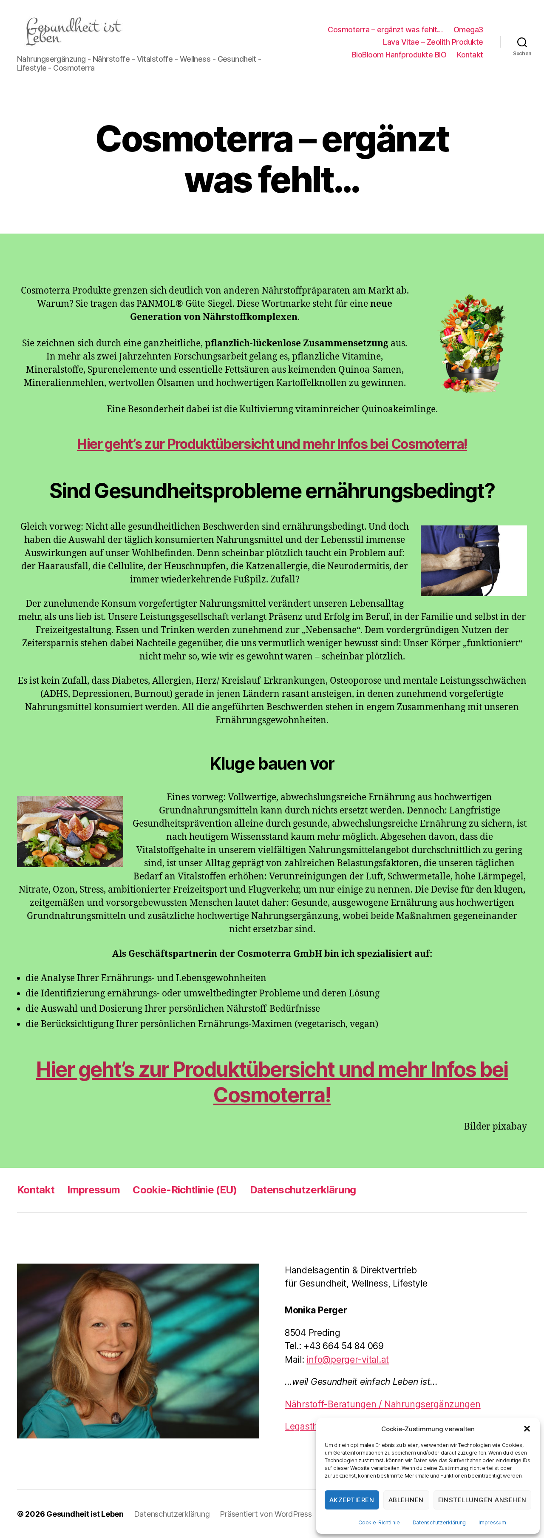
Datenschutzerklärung (439, 1522)
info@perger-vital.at (347, 1359)
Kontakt (470, 54)
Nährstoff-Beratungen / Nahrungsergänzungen (383, 1404)
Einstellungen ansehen (482, 1500)
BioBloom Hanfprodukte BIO (399, 54)
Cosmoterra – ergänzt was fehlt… (385, 29)
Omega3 (468, 29)
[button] (527, 1428)
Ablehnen (406, 1500)
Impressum (492, 1522)
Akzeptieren (351, 1500)
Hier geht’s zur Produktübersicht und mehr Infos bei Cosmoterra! (272, 444)
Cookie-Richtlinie (379, 1522)
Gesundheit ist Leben (85, 1513)
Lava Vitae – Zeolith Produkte (433, 41)
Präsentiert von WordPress (266, 1513)
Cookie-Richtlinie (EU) (185, 1190)
